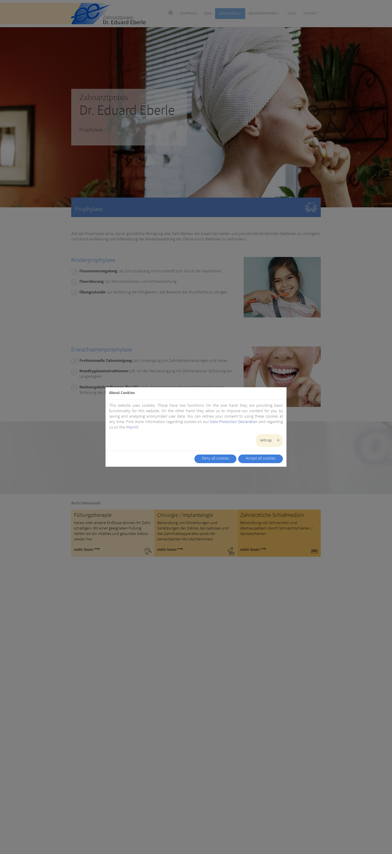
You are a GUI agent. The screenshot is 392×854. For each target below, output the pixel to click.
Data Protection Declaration (234, 422)
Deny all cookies (215, 459)
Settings (266, 440)
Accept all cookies (260, 459)
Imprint (132, 428)
